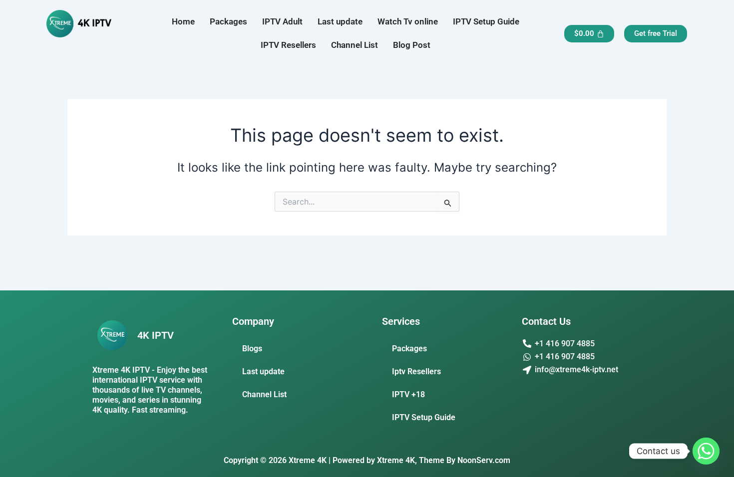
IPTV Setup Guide (486, 21)
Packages (228, 21)
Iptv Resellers (416, 371)
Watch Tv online (407, 21)
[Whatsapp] (706, 451)
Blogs (252, 348)
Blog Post (411, 45)
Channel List (354, 45)
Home (183, 21)
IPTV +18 (408, 394)
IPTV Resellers (288, 45)
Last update (340, 21)
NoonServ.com (483, 460)
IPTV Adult (282, 21)
